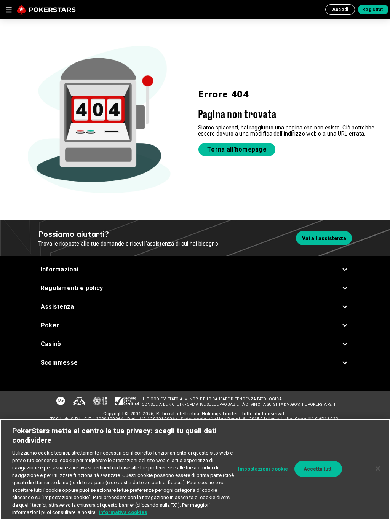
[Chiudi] (377, 468)
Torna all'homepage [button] (237, 149)
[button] (195, 269)
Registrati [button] (373, 9)
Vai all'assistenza (324, 238)
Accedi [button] (340, 9)
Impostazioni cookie (263, 469)
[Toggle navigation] (8, 9)
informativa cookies (123, 512)
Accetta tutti (318, 469)
